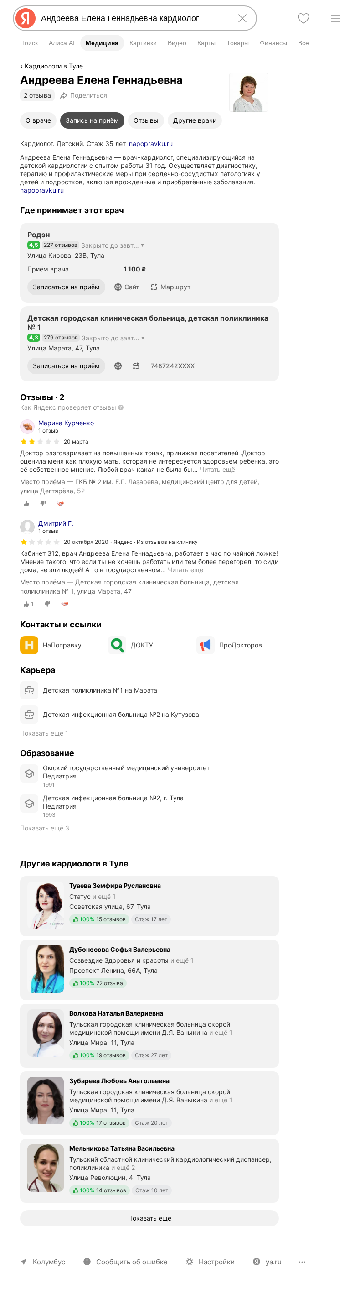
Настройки (217, 1262)
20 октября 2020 (86, 541)
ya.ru (274, 1262)
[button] (127, 287)
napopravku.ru (151, 143)
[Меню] (335, 18)
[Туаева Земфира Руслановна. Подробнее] (149, 905)
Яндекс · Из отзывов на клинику (155, 541)
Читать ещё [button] (217, 469)
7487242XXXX (173, 366)
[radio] (26, 503)
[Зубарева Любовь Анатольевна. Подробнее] (149, 1102)
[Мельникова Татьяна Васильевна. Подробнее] (149, 1169)
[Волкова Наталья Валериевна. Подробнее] (149, 1034)
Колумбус (49, 1262)
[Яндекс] (25, 18)
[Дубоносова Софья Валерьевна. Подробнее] (149, 969)
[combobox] (133, 18)
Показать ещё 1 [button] (44, 733)
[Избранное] (303, 18)
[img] (40, 441)
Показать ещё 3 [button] (44, 828)
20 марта (76, 441)
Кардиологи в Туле (54, 66)
